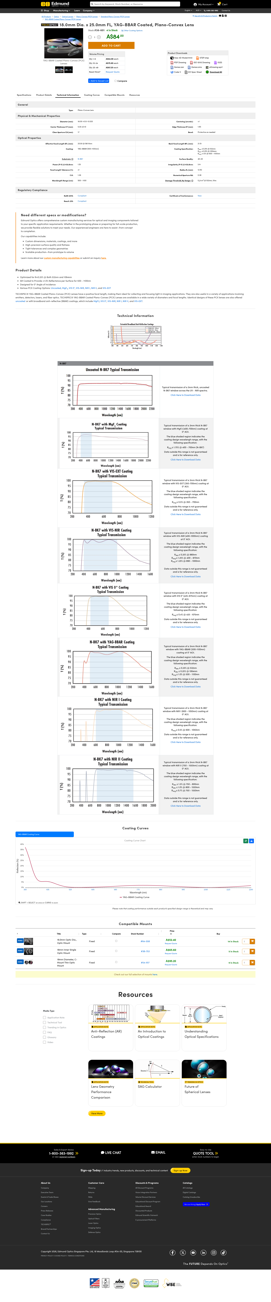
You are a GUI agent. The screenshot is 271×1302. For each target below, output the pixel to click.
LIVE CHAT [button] (113, 1152)
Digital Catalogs (189, 1192)
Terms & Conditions (76, 1256)
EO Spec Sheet (195, 72)
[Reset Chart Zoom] (245, 841)
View (200, 195)
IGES (219, 62)
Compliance (46, 1220)
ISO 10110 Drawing (201, 62)
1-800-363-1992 (212, 10)
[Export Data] (251, 841)
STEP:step (204, 57)
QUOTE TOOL (203, 1153)
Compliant (82, 195)
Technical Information (68, 94)
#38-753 (145, 951)
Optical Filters (94, 1218)
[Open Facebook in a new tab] (172, 1253)
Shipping (91, 1188)
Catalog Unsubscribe (191, 1197)
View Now (110, 1039)
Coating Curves (92, 94)
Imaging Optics (94, 1227)
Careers (44, 1206)
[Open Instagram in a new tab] (214, 1253)
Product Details (44, 94)
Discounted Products (144, 1210)
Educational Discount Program (148, 1201)
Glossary (51, 1037)
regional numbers (67, 1156)
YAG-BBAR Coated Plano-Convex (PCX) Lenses (63, 19)
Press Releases (47, 1210)
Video (50, 1042)
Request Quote (113, 71)
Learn (77, 10)
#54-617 (145, 962)
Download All (216, 71)
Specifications (24, 94)
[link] (223, 2)
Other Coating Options (133, 30)
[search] (135, 4)
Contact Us (226, 10)
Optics (56, 16)
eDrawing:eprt (216, 67)
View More (96, 1113)
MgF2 (96, 301)
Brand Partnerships (49, 1229)
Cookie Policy (60, 1256)
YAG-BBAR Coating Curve (28, 834)
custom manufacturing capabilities (62, 257)
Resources (134, 94)
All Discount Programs (144, 1188)
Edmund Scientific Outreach (147, 1215)
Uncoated (56, 287)
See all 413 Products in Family (206, 16)
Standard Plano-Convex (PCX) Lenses (115, 16)
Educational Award (143, 1206)
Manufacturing (61, 10)
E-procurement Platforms (146, 1220)
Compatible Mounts (114, 94)
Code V (177, 72)
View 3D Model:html (183, 57)
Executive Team (47, 1192)
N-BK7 (80, 159)
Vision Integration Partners (146, 1192)
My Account (204, 4)
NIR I (87, 287)
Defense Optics (94, 1232)
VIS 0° (72, 287)
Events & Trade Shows (50, 1197)
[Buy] (252, 941)
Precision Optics (94, 1214)
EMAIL (160, 1152)
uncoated (20, 301)
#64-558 (145, 941)
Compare (122, 80)
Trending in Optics (56, 1027)
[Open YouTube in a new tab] (193, 1253)
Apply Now (195, 1204)
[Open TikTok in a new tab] (223, 1253)
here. (103, 257)
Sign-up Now (180, 1170)
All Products (46, 16)
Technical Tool (54, 1022)
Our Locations (46, 1201)
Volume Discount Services (146, 1197)
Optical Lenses (67, 16)
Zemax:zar (179, 67)
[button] (213, 10)
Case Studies (46, 1215)
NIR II (94, 287)
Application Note (56, 1017)
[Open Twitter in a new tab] (183, 1253)
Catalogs (188, 1188)
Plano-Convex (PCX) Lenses (87, 16)
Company (88, 10)
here (155, 974)
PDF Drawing (180, 62)
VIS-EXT (107, 287)
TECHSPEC (46, 1224)
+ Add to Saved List (98, 80)
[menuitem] (48, 10)
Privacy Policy (47, 1256)
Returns (91, 1192)
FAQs (90, 1197)
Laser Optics (93, 1223)
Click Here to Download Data (186, 394)
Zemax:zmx (196, 67)
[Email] (220, 15)
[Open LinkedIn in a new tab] (203, 1253)
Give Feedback (94, 1201)
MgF (65, 287)
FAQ (49, 1032)
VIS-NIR (80, 287)
